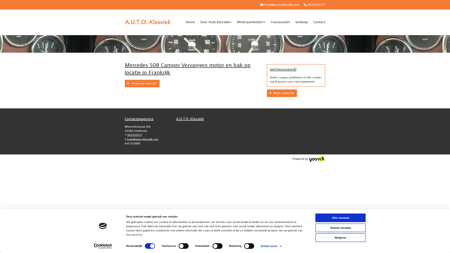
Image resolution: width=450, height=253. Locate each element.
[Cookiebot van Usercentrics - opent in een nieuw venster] (103, 246)
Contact (319, 22)
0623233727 (316, 5)
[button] (142, 83)
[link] (213, 22)
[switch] (184, 246)
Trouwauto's (280, 22)
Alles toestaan (340, 217)
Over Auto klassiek (214, 22)
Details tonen (269, 246)
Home (190, 22)
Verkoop (301, 22)
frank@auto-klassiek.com (282, 5)
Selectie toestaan (340, 227)
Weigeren (340, 237)
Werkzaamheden (250, 22)
